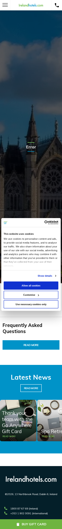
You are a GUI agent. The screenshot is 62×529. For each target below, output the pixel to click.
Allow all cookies (31, 285)
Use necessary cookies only (31, 304)
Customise (29, 294)
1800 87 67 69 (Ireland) (24, 508)
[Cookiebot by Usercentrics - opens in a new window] (44, 222)
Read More (31, 345)
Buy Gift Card (34, 524)
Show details (45, 275)
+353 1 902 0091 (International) (29, 513)
